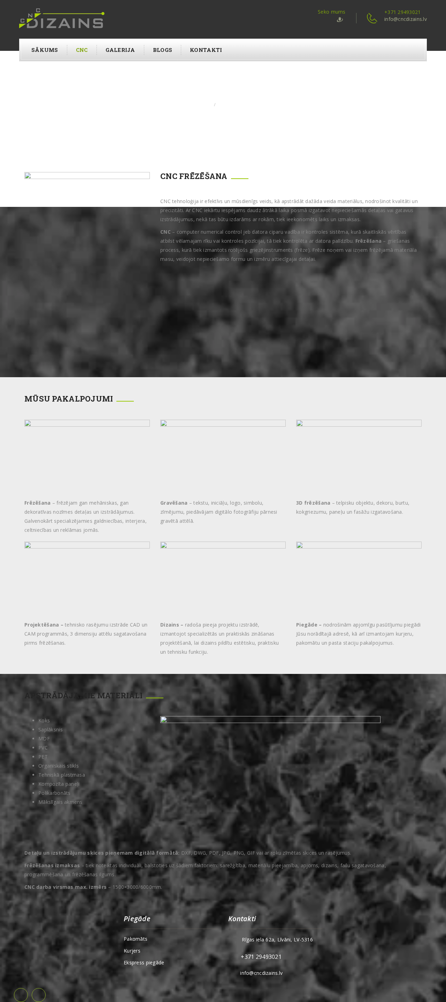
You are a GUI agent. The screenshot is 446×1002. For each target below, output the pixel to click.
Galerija (120, 49)
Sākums (44, 49)
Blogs (162, 49)
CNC (82, 49)
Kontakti (206, 49)
